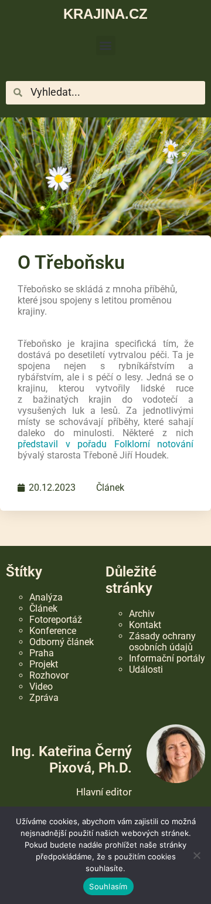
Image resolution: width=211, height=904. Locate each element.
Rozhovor (49, 675)
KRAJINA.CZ (105, 14)
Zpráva (44, 697)
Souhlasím (108, 886)
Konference (52, 630)
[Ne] (196, 855)
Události (146, 669)
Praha (41, 653)
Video (41, 686)
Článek (110, 487)
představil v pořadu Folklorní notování (105, 444)
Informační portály (167, 658)
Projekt (43, 664)
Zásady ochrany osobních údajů (162, 641)
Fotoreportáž (55, 619)
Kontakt (145, 624)
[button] (105, 45)
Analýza (46, 597)
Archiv (142, 613)
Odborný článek (61, 641)
